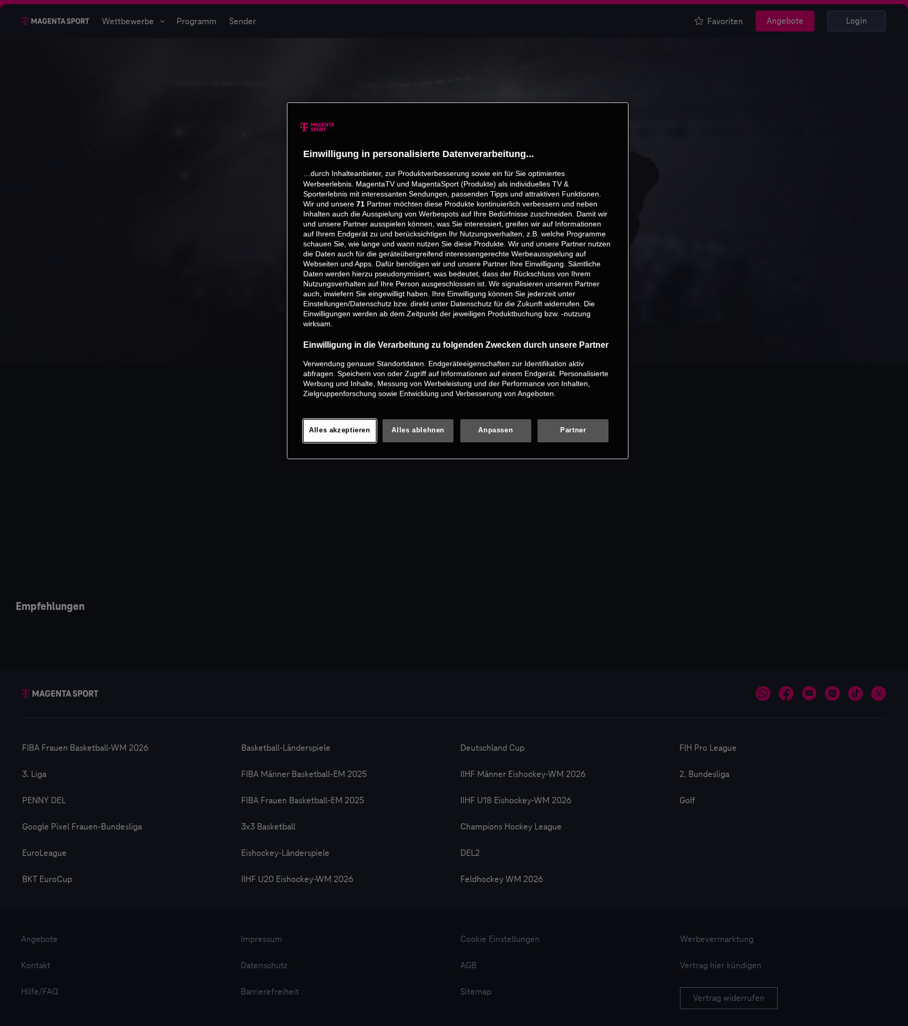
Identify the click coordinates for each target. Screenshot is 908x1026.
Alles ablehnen (418, 430)
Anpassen (495, 430)
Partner (573, 430)
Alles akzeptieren (339, 430)
